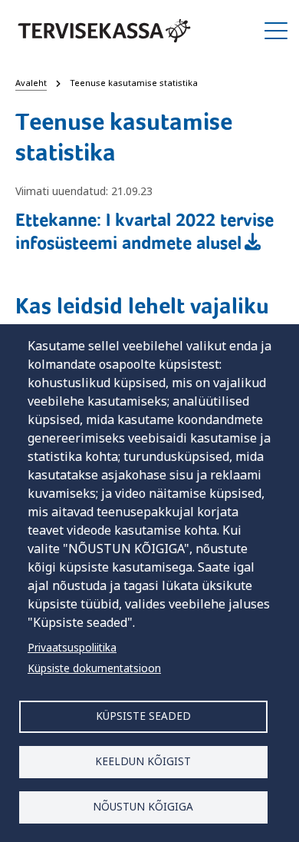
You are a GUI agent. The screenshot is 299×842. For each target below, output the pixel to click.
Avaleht (31, 82)
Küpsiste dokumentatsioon (94, 668)
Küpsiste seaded (143, 715)
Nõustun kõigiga (143, 806)
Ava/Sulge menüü (276, 31)
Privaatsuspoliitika (72, 647)
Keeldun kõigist (143, 761)
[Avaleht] (104, 30)
